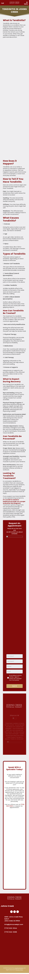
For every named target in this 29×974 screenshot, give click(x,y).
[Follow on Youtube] (14, 911)
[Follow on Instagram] (17, 911)
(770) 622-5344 (10, 928)
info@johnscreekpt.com (13, 924)
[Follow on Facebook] (11, 911)
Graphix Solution (18, 968)
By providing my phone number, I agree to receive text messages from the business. (15, 678)
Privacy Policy (19, 970)
